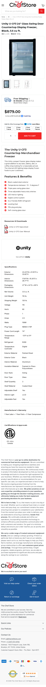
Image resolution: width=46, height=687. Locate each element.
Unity (27, 257)
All (8, 17)
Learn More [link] (36, 124)
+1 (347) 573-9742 (13, 642)
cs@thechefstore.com (13, 639)
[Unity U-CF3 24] (6, 84)
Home (3, 17)
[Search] (41, 11)
